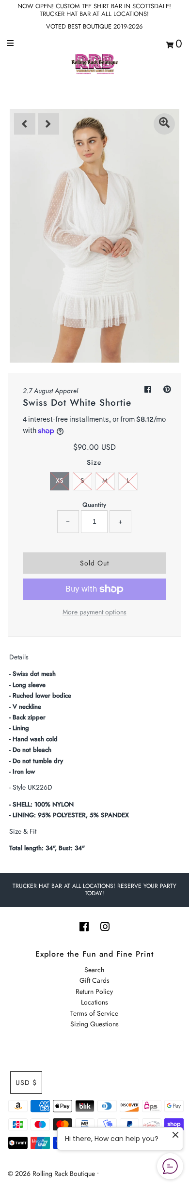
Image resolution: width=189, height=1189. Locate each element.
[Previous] (24, 124)
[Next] (48, 124)
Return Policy (94, 991)
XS (59, 480)
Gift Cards (94, 980)
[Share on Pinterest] (167, 389)
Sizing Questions (94, 1024)
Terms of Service (94, 1013)
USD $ (26, 1082)
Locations (94, 1002)
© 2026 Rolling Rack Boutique (52, 1173)
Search (94, 970)
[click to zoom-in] (164, 124)
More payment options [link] (94, 612)
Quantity (94, 504)
